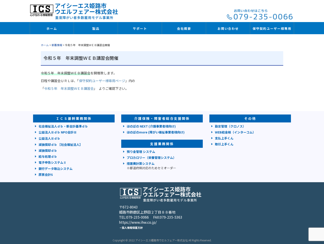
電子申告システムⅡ (52, 162)
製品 (95, 28)
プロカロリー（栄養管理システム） (151, 157)
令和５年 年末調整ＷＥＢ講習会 (69, 88)
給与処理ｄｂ (48, 156)
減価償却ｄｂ (48, 150)
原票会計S (46, 174)
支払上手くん (224, 138)
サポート (140, 28)
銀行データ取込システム (56, 168)
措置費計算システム (151, 165)
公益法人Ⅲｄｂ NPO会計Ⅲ (58, 132)
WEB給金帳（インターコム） (235, 132)
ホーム (52, 28)
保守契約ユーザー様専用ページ (102, 80)
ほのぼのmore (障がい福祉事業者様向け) (155, 132)
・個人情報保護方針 (131, 227)
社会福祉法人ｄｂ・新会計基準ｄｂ (63, 126)
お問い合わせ (228, 28)
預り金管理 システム (141, 151)
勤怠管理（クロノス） (230, 126)
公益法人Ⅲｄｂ (49, 138)
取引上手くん (224, 144)
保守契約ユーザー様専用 (272, 28)
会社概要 (184, 28)
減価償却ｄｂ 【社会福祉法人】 (60, 144)
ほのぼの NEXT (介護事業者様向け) (151, 126)
